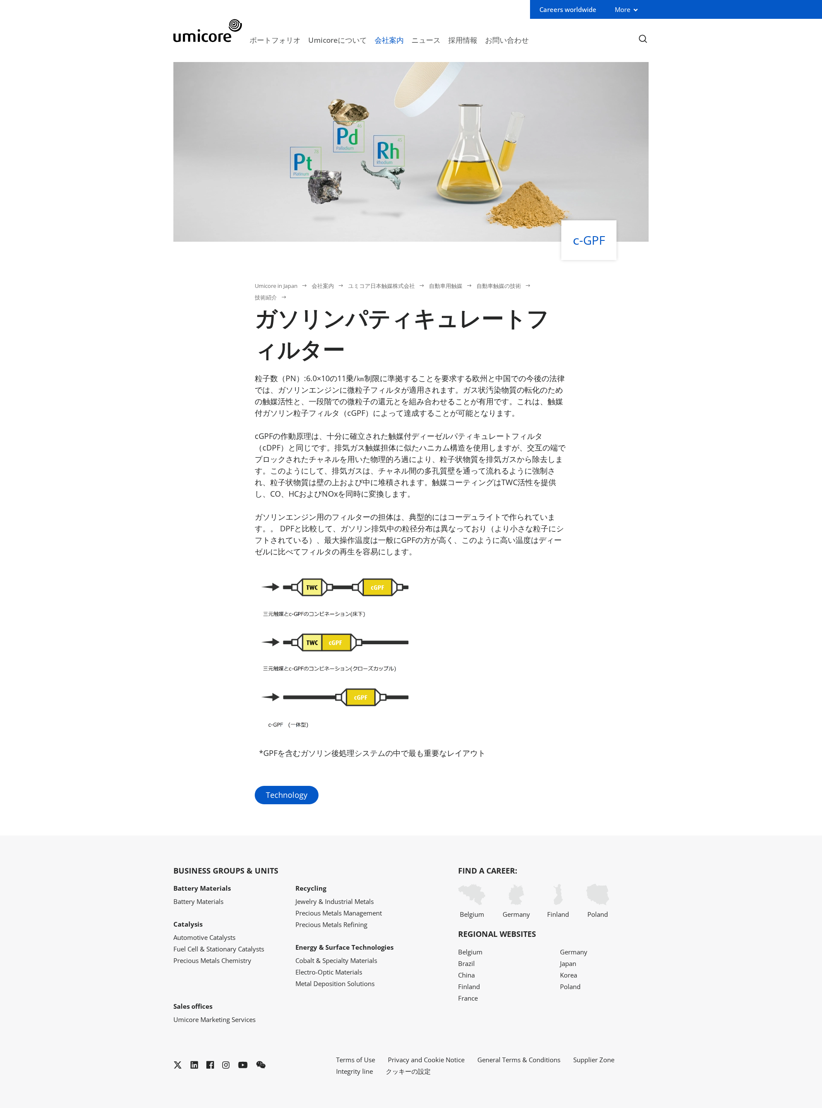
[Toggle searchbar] (643, 39)
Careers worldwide (567, 9)
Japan (568, 963)
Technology (286, 795)
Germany (516, 914)
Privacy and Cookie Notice (426, 1059)
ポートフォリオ (275, 39)
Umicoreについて (337, 39)
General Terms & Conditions (518, 1059)
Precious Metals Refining (331, 924)
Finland (558, 914)
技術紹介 (266, 297)
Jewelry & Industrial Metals (334, 901)
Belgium (472, 914)
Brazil (466, 963)
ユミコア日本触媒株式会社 (381, 286)
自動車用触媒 (445, 286)
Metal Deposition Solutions (335, 983)
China (466, 975)
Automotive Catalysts (204, 937)
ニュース (426, 39)
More (622, 9)
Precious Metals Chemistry (212, 960)
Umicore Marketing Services (214, 1019)
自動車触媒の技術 (499, 286)
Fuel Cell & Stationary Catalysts (218, 949)
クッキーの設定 (408, 1071)
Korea (568, 975)
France (468, 998)
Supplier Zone (593, 1059)
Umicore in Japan (276, 286)
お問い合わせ (507, 39)
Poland (597, 914)
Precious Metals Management (338, 913)
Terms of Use (355, 1059)
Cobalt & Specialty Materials (336, 960)
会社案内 (389, 39)
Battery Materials (198, 901)
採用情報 (462, 39)
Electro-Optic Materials (328, 972)
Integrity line (354, 1071)
